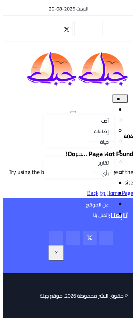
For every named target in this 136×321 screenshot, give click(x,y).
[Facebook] (81, 28)
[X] (67, 28)
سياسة (102, 152)
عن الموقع (97, 204)
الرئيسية (99, 99)
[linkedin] (39, 28)
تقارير (103, 162)
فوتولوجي (98, 183)
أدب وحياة (99, 110)
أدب (105, 120)
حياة (104, 141)
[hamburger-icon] (120, 98)
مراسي (102, 194)
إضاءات (101, 131)
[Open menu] (73, 112)
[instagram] (53, 28)
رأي (105, 173)
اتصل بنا (101, 215)
